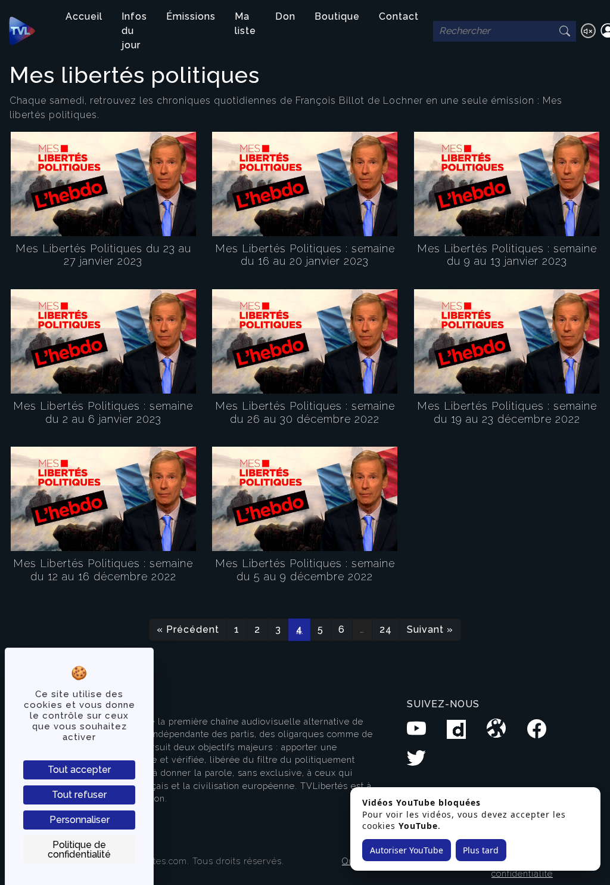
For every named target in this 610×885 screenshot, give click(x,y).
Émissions (191, 16)
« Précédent (188, 629)
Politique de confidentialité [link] (79, 849)
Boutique (337, 16)
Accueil (84, 16)
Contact (399, 16)
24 (385, 629)
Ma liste (245, 23)
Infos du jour (134, 31)
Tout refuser (79, 794)
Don (285, 16)
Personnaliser (79, 819)
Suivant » (430, 629)
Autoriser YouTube (406, 850)
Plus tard (481, 850)
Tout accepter (79, 769)
